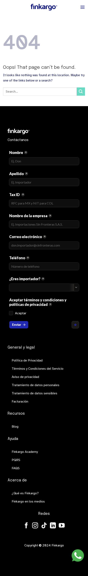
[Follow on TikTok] (44, 526)
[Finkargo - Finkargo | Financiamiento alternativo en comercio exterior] (44, 7)
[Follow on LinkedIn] (53, 526)
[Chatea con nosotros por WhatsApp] (78, 555)
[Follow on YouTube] (62, 526)
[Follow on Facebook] (26, 526)
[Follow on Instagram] (35, 526)
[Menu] (82, 7)
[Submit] (81, 91)
